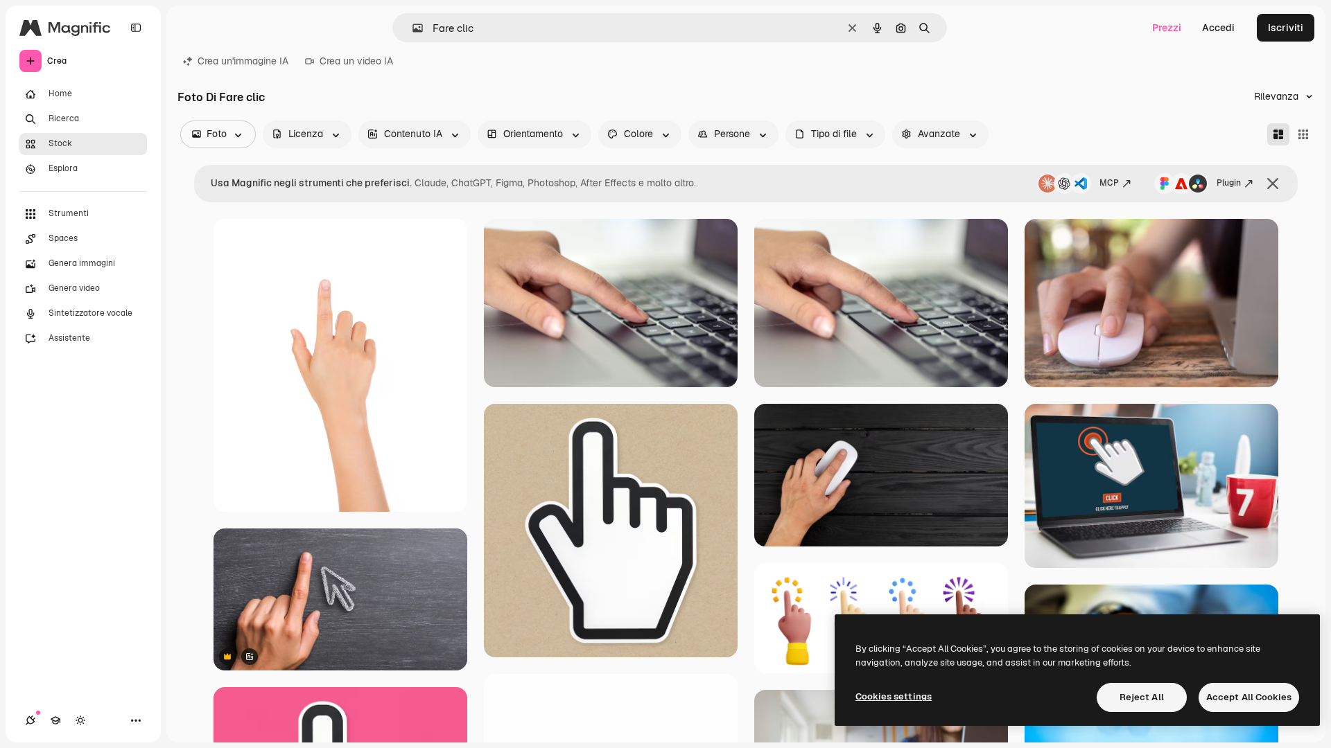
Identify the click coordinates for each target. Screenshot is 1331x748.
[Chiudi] (1272, 183)
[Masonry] (1278, 134)
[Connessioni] (30, 720)
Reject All (1142, 697)
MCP (1109, 182)
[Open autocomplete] (412, 28)
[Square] (1303, 134)
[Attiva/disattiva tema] (80, 720)
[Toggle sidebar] (136, 28)
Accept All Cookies (1248, 697)
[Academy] (55, 720)
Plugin (1229, 182)
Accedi (1218, 27)
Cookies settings (893, 696)
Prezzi (1166, 27)
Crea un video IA (356, 61)
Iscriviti (1285, 27)
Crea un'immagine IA (243, 61)
